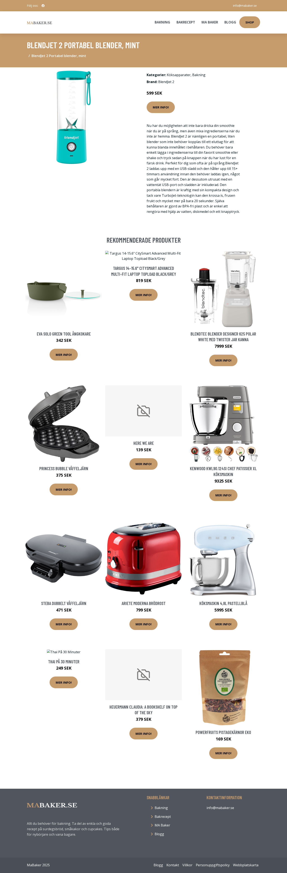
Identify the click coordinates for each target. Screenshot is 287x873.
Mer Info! (161, 107)
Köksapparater (179, 75)
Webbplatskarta (245, 865)
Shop (249, 22)
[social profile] (43, 6)
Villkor (187, 865)
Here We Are (143, 443)
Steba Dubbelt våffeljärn (63, 603)
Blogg (230, 22)
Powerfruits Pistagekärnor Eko (223, 732)
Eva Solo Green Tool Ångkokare (64, 333)
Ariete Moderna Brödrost (144, 603)
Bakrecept (185, 22)
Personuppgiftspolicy (213, 865)
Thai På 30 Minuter (63, 661)
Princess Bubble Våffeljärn (63, 468)
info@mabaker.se (245, 6)
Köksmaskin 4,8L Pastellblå (223, 603)
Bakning (162, 22)
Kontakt (172, 865)
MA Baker (209, 22)
